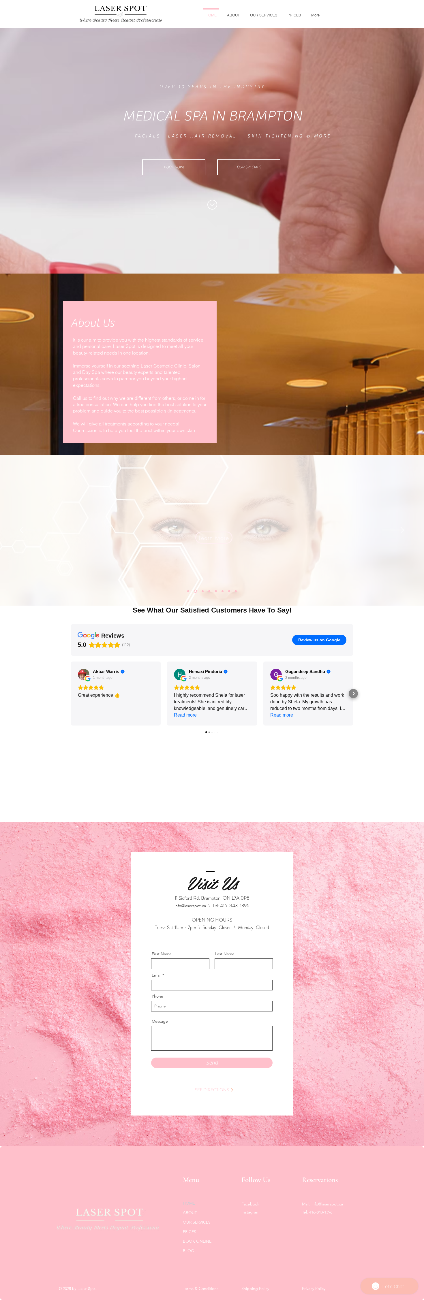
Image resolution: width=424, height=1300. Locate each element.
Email (156, 975)
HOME (189, 1203)
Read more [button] (185, 715)
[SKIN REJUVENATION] (202, 591)
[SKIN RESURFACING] (229, 591)
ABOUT (190, 1212)
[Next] (393, 530)
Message (160, 1021)
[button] (70, 693)
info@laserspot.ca (190, 905)
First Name (162, 954)
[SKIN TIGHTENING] (216, 591)
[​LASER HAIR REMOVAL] (188, 591)
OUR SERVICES (197, 1222)
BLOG (188, 1250)
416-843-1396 (234, 905)
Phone (157, 996)
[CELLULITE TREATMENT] (236, 591)
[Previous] (31, 530)
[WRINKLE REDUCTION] (223, 591)
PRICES (189, 1231)
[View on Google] (83, 674)
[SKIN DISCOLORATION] (195, 591)
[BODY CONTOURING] (209, 591)
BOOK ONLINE (197, 1241)
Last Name (224, 954)
